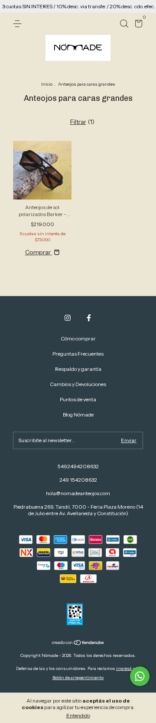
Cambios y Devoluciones (78, 384)
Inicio (46, 84)
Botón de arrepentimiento (78, 677)
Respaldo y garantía (78, 369)
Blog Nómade (78, 414)
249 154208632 (78, 479)
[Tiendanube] (78, 643)
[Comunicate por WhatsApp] (140, 676)
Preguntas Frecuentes (78, 353)
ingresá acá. (128, 668)
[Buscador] (124, 23)
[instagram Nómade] (67, 317)
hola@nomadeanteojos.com (78, 493)
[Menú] (19, 23)
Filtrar (78, 122)
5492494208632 (78, 466)
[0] (137, 25)
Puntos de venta (78, 399)
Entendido (78, 715)
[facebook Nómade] (88, 317)
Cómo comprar (78, 338)
